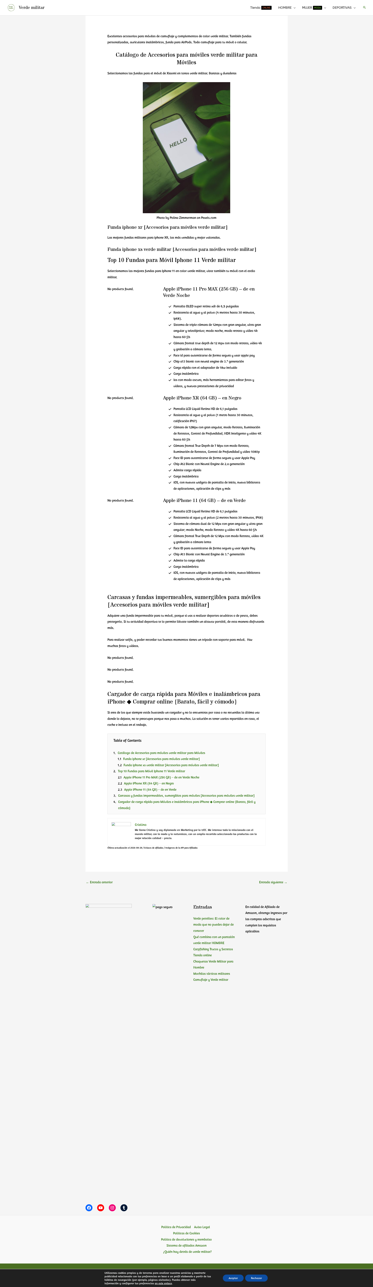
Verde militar (31, 8)
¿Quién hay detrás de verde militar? (187, 1252)
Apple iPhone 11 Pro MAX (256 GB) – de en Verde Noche (161, 777)
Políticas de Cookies (186, 1233)
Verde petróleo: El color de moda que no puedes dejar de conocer (213, 924)
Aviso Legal (202, 1227)
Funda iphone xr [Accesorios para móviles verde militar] (161, 759)
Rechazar (256, 1278)
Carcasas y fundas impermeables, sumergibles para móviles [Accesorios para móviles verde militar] (186, 795)
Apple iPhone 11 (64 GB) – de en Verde (150, 789)
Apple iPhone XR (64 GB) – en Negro (149, 783)
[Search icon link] (364, 7)
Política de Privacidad (176, 1227)
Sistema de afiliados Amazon (186, 1245)
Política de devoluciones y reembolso (186, 1239)
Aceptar (233, 1278)
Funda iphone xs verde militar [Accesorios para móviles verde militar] (171, 765)
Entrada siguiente (273, 882)
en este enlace (163, 1283)
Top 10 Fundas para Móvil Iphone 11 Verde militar (151, 771)
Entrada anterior (99, 882)
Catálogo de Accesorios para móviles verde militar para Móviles (161, 753)
